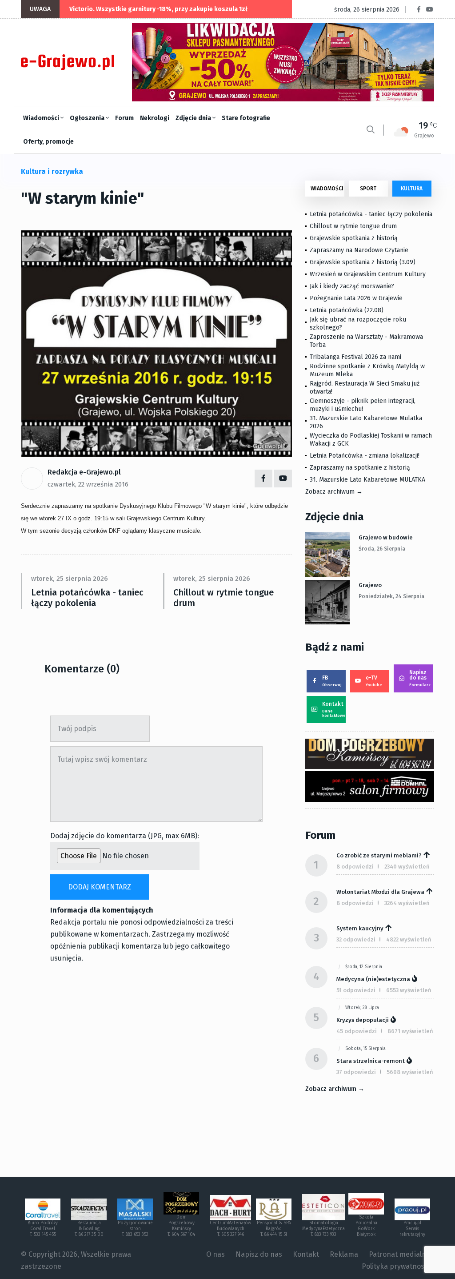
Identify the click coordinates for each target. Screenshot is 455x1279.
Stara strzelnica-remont (370, 1061)
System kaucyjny (359, 928)
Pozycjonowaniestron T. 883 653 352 (135, 1228)
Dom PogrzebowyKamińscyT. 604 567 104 (181, 1226)
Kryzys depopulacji (362, 1020)
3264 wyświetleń (407, 903)
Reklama (344, 1254)
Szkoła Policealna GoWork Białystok (366, 1226)
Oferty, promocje (48, 141)
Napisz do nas (420, 678)
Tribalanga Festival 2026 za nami (355, 357)
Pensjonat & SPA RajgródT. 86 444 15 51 (274, 1228)
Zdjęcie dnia (194, 118)
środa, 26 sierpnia (382, 549)
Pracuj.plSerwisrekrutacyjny (412, 1228)
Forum (124, 118)
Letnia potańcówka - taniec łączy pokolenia (87, 597)
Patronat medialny (399, 1254)
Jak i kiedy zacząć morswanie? (352, 286)
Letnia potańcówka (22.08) (346, 310)
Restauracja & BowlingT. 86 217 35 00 (89, 1228)
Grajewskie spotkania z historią (354, 238)
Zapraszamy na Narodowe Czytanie (359, 250)
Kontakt (334, 709)
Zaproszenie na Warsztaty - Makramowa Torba (366, 341)
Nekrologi (154, 118)
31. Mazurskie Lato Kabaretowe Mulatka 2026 (366, 422)
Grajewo (370, 585)
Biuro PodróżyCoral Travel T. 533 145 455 (43, 1228)
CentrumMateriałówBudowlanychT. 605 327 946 (230, 1228)
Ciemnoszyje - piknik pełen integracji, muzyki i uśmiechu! (362, 405)
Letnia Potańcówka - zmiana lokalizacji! (364, 455)
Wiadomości (41, 118)
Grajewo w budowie (386, 537)
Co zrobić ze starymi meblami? (379, 855)
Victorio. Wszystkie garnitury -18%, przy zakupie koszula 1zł (158, 9)
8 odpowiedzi (355, 866)
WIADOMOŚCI (327, 188)
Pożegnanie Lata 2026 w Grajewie (356, 298)
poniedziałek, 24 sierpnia (391, 596)
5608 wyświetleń (410, 1072)
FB (332, 681)
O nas (215, 1254)
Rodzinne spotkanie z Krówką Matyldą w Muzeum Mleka (367, 370)
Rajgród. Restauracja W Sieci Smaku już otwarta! (364, 387)
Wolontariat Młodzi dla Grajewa (380, 892)
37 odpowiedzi (356, 1072)
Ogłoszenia (88, 118)
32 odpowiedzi (355, 939)
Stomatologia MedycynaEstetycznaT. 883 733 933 (323, 1228)
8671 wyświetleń (410, 1031)
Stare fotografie (246, 118)
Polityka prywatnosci (396, 1266)
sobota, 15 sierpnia (365, 1048)
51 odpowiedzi (355, 990)
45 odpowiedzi (356, 1031)
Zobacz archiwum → (334, 491)
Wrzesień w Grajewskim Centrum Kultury (368, 274)
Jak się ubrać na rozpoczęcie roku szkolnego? (358, 323)
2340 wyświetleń (407, 866)
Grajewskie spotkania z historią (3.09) (362, 262)
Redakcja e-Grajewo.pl (84, 472)
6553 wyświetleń (408, 990)
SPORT (368, 188)
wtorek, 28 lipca (362, 1007)
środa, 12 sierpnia (363, 966)
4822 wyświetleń (408, 939)
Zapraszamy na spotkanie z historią (360, 467)
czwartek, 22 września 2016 (88, 484)
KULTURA (412, 188)
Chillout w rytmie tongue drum (223, 597)
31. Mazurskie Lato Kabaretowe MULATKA (367, 479)
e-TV (374, 681)
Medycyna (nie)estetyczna (373, 979)
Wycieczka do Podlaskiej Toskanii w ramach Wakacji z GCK (371, 439)
